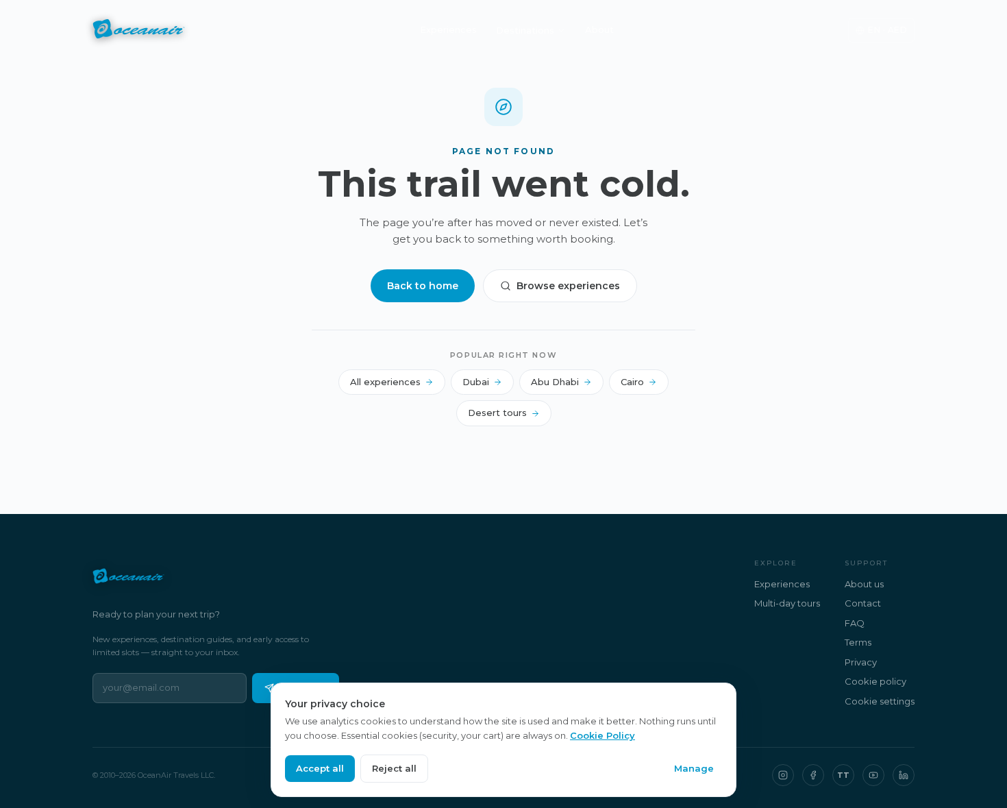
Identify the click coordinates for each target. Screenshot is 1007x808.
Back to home (422, 286)
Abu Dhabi (555, 381)
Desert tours (497, 412)
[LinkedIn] (904, 775)
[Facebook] (813, 775)
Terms (858, 642)
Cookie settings (880, 701)
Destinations (525, 30)
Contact (863, 603)
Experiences (448, 29)
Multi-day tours (787, 603)
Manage (694, 768)
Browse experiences (568, 286)
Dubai (475, 381)
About (599, 29)
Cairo (632, 381)
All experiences (385, 381)
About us (864, 583)
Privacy (861, 662)
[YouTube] (873, 775)
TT (843, 775)
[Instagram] (783, 775)
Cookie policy (875, 681)
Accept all (320, 768)
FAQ (855, 622)
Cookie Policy (602, 735)
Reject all (394, 768)
